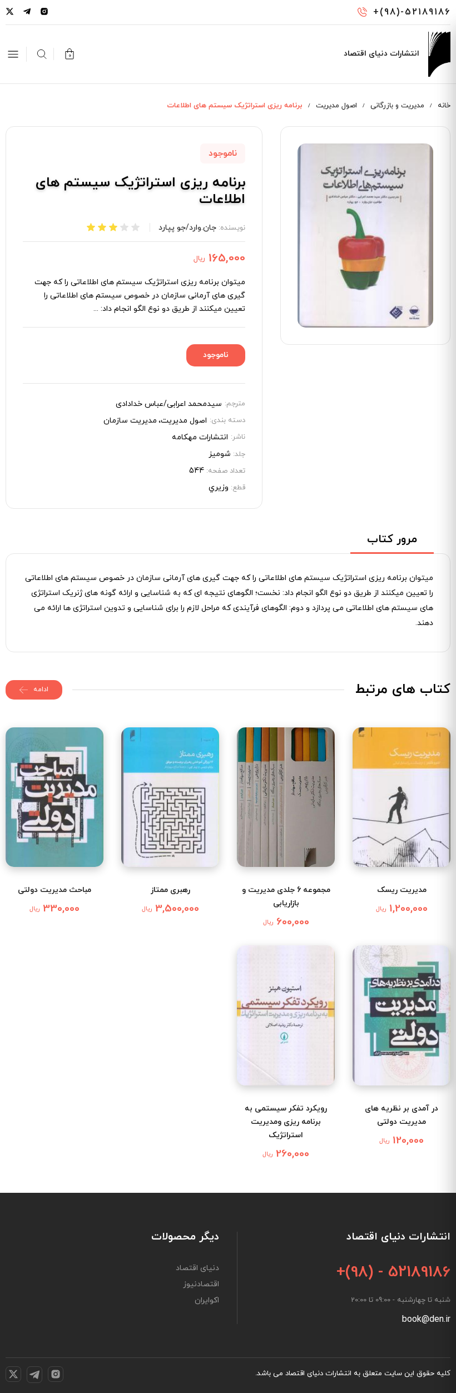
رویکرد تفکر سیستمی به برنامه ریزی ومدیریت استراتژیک (286, 1122)
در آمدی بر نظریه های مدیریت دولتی (401, 1115)
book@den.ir (426, 1319)
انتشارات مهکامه (200, 438)
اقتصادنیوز (201, 1284)
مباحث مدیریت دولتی (54, 890)
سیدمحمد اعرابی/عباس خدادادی (169, 404)
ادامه (40, 689)
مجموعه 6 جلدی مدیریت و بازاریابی (286, 897)
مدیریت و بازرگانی (397, 106)
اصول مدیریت (336, 106)
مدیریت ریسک (402, 890)
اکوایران (207, 1301)
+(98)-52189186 (411, 12)
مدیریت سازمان (130, 421)
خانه (444, 106)
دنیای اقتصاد (197, 1268)
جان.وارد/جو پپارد (187, 227)
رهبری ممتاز (170, 890)
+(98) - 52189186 (393, 1272)
